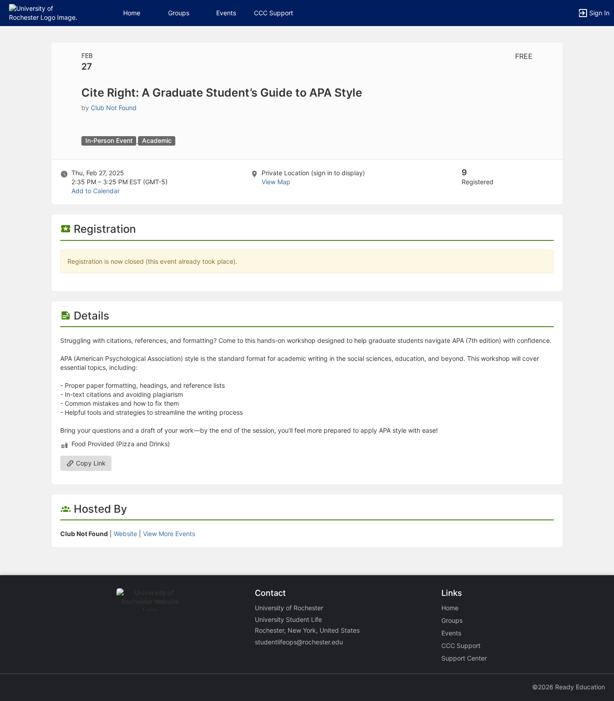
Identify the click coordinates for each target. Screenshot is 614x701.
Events (226, 13)
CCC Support (273, 13)
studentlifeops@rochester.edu (299, 642)
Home (449, 608)
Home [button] (131, 13)
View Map (276, 182)
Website (125, 533)
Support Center (464, 658)
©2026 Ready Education (568, 687)
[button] (46, 12)
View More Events (169, 533)
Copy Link (90, 463)
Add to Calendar (95, 191)
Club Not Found (114, 107)
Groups (178, 13)
